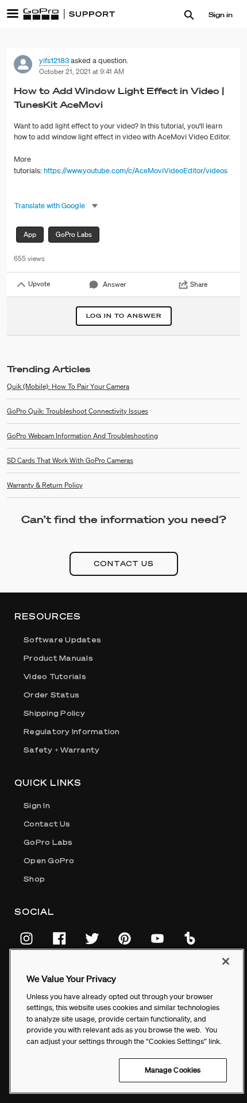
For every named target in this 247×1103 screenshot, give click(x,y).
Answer (114, 284)
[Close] (225, 961)
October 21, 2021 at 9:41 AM (81, 71)
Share (198, 284)
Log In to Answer (123, 315)
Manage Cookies (173, 1070)
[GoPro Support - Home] (69, 14)
